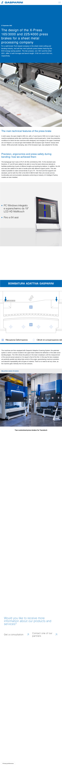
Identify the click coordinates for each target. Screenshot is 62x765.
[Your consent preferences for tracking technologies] (8, 763)
